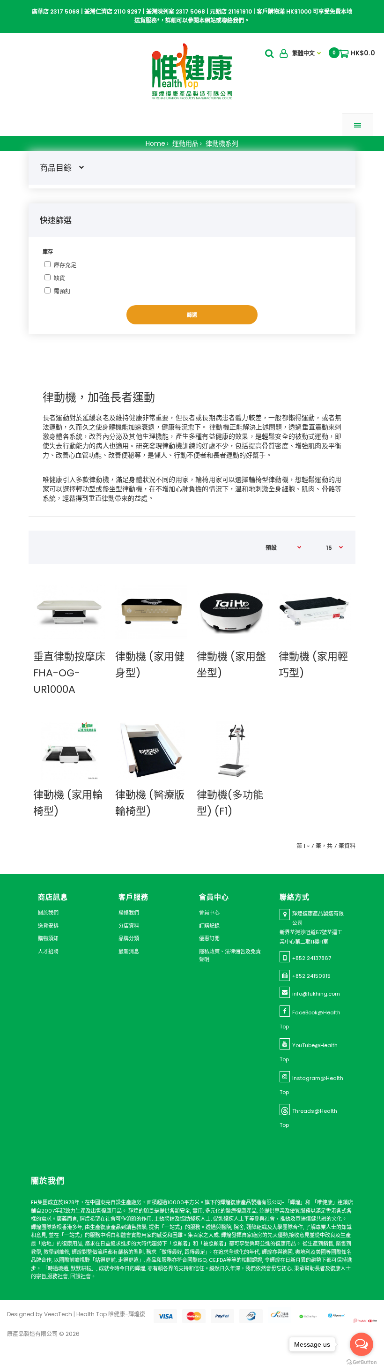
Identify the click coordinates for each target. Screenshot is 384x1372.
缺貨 (59, 278)
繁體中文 (303, 53)
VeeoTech (58, 1314)
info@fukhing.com (316, 993)
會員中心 (209, 912)
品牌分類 (128, 938)
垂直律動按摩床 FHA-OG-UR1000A (69, 673)
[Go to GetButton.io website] (362, 1362)
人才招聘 (48, 951)
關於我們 (48, 912)
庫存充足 (65, 265)
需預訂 (62, 291)
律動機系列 (221, 143)
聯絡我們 (128, 912)
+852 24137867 (311, 958)
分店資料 (128, 926)
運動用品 (184, 143)
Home (155, 143)
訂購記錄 (209, 926)
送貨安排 (48, 926)
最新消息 (128, 951)
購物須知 (48, 938)
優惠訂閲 (209, 938)
